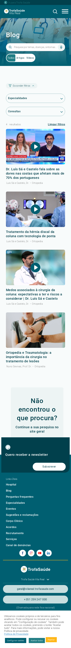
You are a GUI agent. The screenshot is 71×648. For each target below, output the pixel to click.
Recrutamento (15, 533)
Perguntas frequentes (20, 496)
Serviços (11, 539)
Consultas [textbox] (14, 111)
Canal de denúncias (18, 545)
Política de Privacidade (16, 634)
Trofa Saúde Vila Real (33, 579)
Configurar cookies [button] (15, 640)
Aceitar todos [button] (37, 640)
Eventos (11, 508)
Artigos (20, 57)
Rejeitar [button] (51, 639)
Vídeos (30, 57)
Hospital (11, 484)
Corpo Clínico (14, 521)
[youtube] (39, 553)
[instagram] (31, 553)
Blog (9, 490)
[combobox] (35, 98)
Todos (10, 57)
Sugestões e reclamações (22, 514)
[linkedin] (48, 553)
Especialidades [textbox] (17, 98)
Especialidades (15, 502)
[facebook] (22, 553)
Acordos (11, 527)
